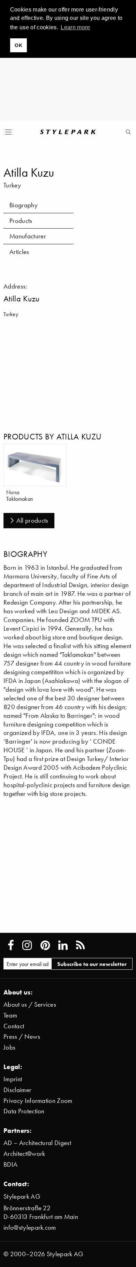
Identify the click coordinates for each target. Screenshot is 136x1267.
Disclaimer (17, 1090)
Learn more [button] (75, 27)
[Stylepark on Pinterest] (45, 945)
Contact (13, 1026)
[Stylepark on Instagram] (27, 945)
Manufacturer (27, 236)
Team (10, 1015)
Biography (23, 205)
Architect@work (24, 1154)
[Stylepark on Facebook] (10, 945)
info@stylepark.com (29, 1227)
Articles (19, 252)
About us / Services (29, 1004)
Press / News (21, 1036)
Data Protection (24, 1111)
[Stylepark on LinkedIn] (63, 945)
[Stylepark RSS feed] (80, 945)
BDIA (10, 1164)
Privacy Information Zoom (38, 1101)
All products (32, 520)
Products (20, 221)
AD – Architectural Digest (37, 1143)
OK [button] (18, 45)
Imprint (12, 1079)
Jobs (9, 1047)
